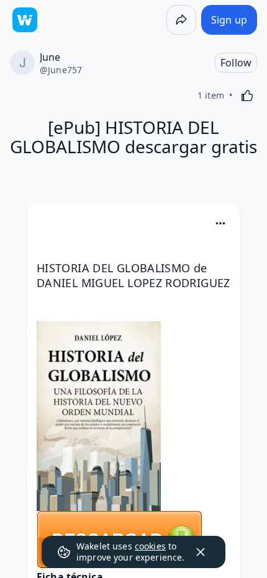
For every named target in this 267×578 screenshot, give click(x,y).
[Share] (181, 20)
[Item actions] (220, 223)
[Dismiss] (200, 552)
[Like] (247, 95)
